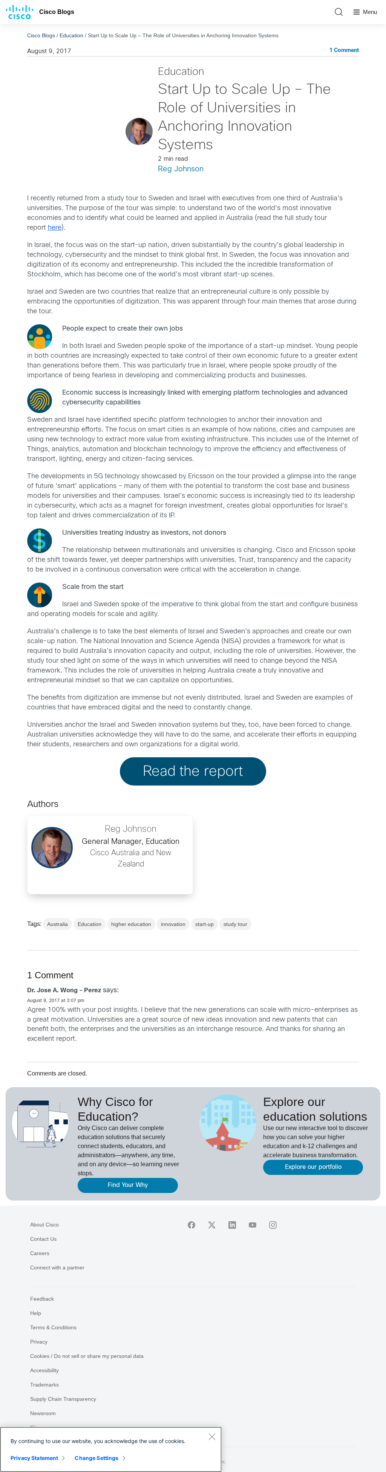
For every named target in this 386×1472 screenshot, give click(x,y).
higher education (131, 924)
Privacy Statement (34, 1458)
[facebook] (191, 1225)
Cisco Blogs (56, 12)
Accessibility (44, 1370)
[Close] (212, 1436)
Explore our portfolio (313, 1167)
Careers (39, 1253)
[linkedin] (232, 1225)
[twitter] (212, 1225)
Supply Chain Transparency (63, 1399)
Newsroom (43, 1413)
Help (35, 1313)
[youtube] (252, 1225)
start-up (204, 924)
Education (71, 35)
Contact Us (43, 1239)
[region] (111, 1449)
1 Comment (344, 50)
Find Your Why (128, 1185)
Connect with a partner (57, 1268)
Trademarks (44, 1385)
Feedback (42, 1299)
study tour (235, 924)
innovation (173, 924)
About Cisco (44, 1225)
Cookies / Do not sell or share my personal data (87, 1356)
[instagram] (273, 1225)
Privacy (38, 1342)
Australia (57, 924)
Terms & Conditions (53, 1327)
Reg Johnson (181, 169)
